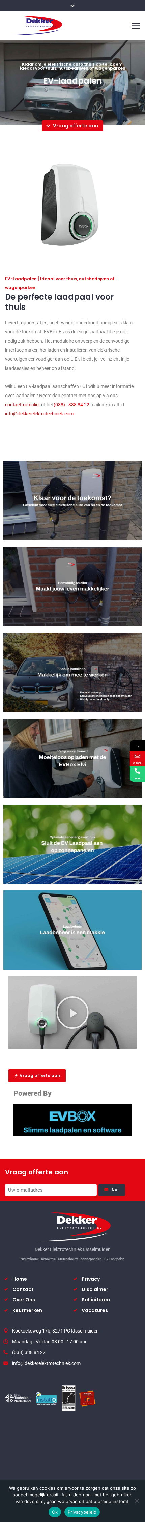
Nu (115, 1190)
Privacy (91, 1279)
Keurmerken (27, 1310)
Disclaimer (95, 1289)
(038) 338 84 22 (29, 1352)
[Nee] (136, 1500)
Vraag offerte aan (40, 1075)
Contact (23, 1289)
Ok (55, 1512)
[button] (72, 1012)
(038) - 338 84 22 (71, 404)
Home (19, 1279)
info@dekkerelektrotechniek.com (39, 413)
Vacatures (95, 1310)
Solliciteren (96, 1299)
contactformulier (22, 404)
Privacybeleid (82, 1512)
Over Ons (23, 1299)
